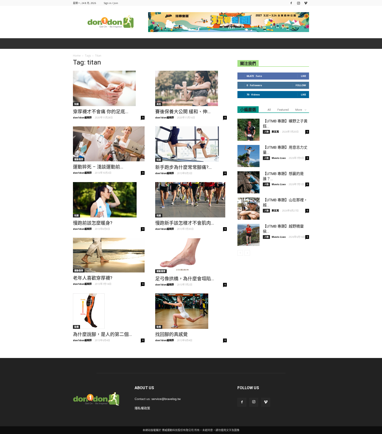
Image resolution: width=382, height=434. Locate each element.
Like (303, 76)
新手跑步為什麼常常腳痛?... (183, 167)
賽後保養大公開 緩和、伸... (183, 111)
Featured (283, 109)
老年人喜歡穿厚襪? (92, 278)
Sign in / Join (111, 3)
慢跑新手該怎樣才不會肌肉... (184, 223)
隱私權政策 (142, 408)
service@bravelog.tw (166, 399)
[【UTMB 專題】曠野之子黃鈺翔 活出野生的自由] (248, 130)
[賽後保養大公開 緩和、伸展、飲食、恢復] (191, 88)
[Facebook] (291, 3)
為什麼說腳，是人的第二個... (102, 334)
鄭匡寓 (275, 131)
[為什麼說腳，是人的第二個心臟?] (109, 311)
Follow (301, 85)
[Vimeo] (305, 3)
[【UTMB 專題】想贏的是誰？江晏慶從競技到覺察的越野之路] (248, 182)
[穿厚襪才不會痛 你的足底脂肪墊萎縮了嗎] (109, 88)
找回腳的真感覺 (171, 334)
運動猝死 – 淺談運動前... (98, 166)
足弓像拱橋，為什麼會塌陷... (184, 278)
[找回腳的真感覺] (191, 311)
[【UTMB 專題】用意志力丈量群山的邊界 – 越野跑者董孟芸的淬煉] (248, 156)
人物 (266, 131)
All (269, 109)
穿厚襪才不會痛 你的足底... (100, 111)
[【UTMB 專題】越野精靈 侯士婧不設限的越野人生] (248, 235)
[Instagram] (298, 3)
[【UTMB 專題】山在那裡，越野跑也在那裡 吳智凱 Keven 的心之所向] (248, 209)
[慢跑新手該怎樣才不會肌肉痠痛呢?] (191, 199)
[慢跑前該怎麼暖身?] (109, 199)
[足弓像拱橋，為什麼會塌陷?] (191, 255)
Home (77, 55)
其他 (159, 104)
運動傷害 (78, 159)
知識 (76, 104)
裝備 (76, 326)
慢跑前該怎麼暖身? (92, 223)
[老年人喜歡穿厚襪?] (109, 255)
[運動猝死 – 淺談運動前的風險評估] (109, 143)
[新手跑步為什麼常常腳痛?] (191, 144)
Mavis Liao (279, 158)
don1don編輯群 (82, 117)
